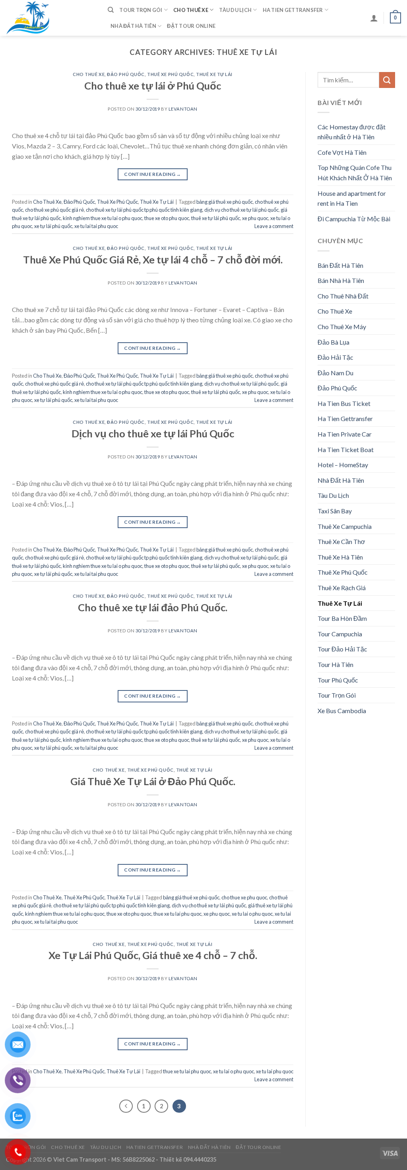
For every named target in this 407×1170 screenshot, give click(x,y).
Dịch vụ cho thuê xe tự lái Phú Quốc (153, 433)
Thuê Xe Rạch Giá (342, 587)
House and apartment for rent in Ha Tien (352, 198)
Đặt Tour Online (191, 26)
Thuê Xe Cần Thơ (341, 541)
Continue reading (152, 174)
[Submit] (387, 80)
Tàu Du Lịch (235, 10)
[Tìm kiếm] (111, 10)
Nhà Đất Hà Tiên (133, 26)
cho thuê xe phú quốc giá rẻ (54, 210)
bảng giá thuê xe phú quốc (224, 202)
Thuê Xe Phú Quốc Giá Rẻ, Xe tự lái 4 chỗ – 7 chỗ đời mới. (153, 259)
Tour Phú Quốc (338, 680)
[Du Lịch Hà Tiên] (51, 18)
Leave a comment (273, 226)
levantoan (183, 108)
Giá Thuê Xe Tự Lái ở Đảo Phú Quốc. (152, 781)
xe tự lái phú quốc (53, 226)
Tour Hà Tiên (335, 664)
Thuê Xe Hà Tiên (340, 557)
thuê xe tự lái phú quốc (215, 218)
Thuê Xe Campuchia (345, 526)
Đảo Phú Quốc (126, 74)
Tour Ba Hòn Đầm (342, 618)
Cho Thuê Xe (190, 10)
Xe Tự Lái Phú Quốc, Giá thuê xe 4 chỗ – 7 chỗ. (152, 955)
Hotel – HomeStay (343, 464)
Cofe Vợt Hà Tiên (342, 152)
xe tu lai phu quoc (274, 1071)
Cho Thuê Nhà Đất (343, 296)
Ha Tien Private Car (345, 434)
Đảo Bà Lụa (333, 342)
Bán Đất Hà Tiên (340, 265)
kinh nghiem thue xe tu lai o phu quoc (102, 218)
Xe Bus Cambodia (342, 710)
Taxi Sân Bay (335, 511)
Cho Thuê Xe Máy (342, 326)
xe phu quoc (255, 218)
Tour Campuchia (340, 634)
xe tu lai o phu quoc (252, 914)
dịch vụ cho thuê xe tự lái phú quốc (241, 210)
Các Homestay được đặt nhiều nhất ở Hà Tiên (352, 132)
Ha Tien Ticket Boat (346, 449)
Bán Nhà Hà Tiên (341, 280)
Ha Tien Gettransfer (293, 10)
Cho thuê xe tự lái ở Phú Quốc (152, 86)
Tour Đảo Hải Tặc (342, 649)
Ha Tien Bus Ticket (344, 403)
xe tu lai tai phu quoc (96, 226)
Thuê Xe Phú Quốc (170, 74)
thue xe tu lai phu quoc (177, 914)
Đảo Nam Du (335, 372)
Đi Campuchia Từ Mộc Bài (354, 218)
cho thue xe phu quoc (244, 897)
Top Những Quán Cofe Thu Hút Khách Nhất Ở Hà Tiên (355, 172)
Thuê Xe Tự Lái (214, 74)
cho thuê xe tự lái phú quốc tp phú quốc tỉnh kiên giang (144, 210)
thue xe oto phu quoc (166, 218)
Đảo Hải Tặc (335, 357)
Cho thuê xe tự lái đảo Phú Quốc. (152, 607)
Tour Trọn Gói (140, 10)
